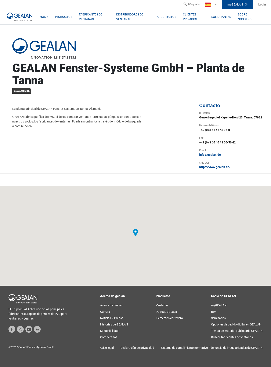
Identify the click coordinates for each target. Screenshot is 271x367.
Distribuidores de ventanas (129, 17)
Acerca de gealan (111, 305)
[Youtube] (28, 329)
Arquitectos (166, 16)
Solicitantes (221, 16)
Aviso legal (107, 347)
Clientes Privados (190, 17)
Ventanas (162, 305)
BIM (213, 311)
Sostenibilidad (109, 330)
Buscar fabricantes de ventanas (232, 337)
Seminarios (218, 318)
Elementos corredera (169, 318)
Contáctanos (108, 337)
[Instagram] (20, 329)
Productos (63, 16)
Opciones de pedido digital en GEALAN (236, 324)
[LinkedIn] (37, 329)
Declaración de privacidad (137, 347)
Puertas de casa (166, 311)
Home (44, 16)
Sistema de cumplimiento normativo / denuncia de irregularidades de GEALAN (212, 347)
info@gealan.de (210, 154)
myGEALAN (235, 4)
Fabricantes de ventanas (90, 17)
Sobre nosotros (245, 17)
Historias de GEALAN (114, 324)
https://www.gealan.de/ (214, 167)
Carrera (105, 311)
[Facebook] (11, 329)
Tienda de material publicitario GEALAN (237, 330)
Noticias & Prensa (111, 318)
